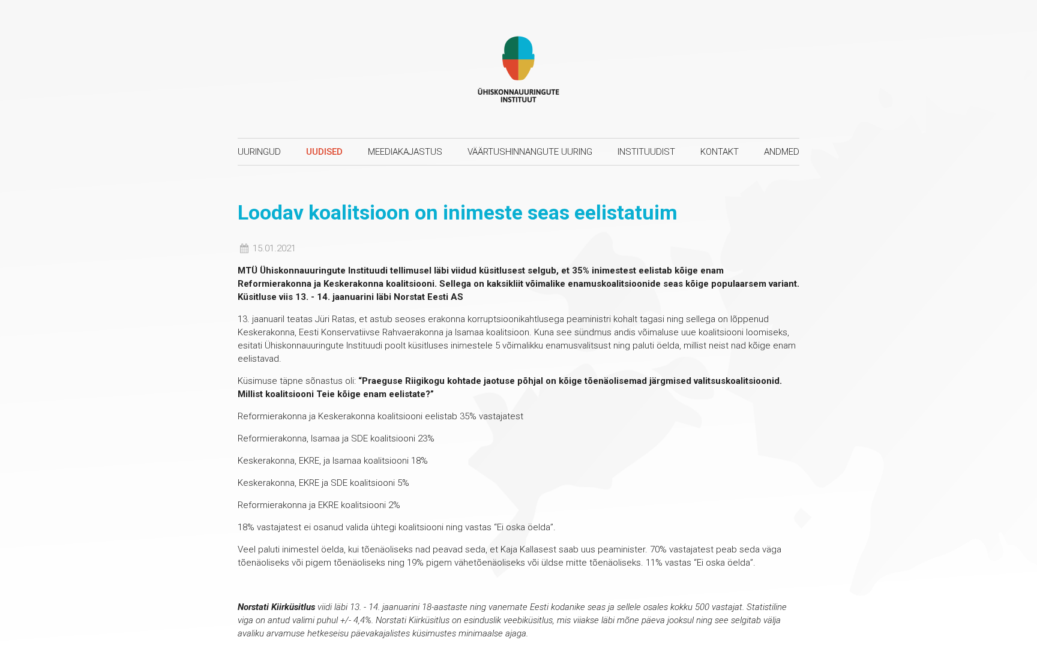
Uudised (324, 151)
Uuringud (259, 151)
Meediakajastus (405, 151)
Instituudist (646, 151)
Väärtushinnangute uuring (529, 151)
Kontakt (719, 151)
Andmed (781, 151)
